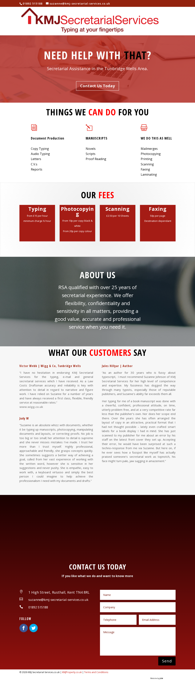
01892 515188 (32, 3)
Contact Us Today (97, 85)
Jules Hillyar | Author (117, 366)
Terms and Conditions (96, 672)
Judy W (24, 418)
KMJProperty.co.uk (72, 672)
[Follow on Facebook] (23, 628)
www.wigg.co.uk (31, 407)
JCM (161, 678)
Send (167, 661)
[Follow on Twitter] (33, 628)
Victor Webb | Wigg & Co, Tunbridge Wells (50, 366)
